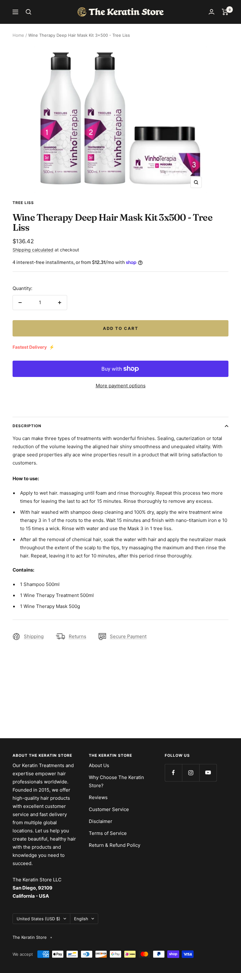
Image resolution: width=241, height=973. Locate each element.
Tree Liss (23, 202)
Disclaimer (100, 821)
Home (18, 35)
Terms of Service (108, 833)
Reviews (98, 797)
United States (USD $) (38, 918)
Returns (77, 636)
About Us (99, 765)
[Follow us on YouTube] (208, 772)
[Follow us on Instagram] (190, 772)
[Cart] (225, 12)
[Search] (28, 12)
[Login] (211, 11)
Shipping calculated (33, 249)
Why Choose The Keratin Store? (116, 781)
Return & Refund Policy (114, 845)
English (81, 918)
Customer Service (109, 809)
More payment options (121, 386)
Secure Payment (128, 636)
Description (27, 425)
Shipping (34, 636)
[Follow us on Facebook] (173, 772)
